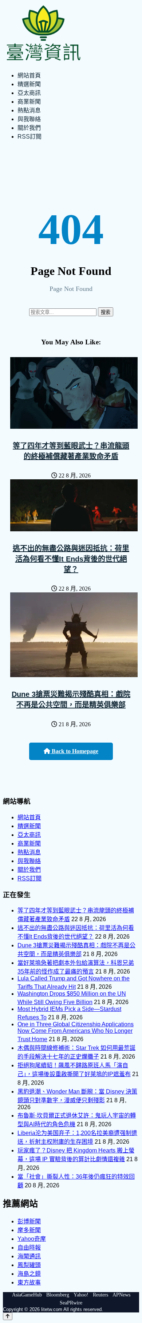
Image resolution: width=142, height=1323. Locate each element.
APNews (121, 1295)
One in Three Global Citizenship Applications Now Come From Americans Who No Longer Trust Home (75, 1031)
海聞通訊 (29, 1256)
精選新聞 (29, 84)
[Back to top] (7, 1316)
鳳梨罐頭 (29, 1265)
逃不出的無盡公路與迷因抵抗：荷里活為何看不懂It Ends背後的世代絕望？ (71, 558)
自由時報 (29, 1247)
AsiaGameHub (27, 1295)
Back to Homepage (74, 751)
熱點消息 (29, 110)
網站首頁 (29, 75)
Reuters (100, 1295)
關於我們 (29, 128)
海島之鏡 (29, 1274)
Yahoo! (81, 1295)
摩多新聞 (29, 1230)
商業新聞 (29, 102)
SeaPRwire (71, 1303)
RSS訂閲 (29, 136)
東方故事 (29, 1282)
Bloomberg (57, 1295)
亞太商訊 (29, 93)
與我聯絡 (29, 119)
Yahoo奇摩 (31, 1239)
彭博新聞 (29, 1221)
